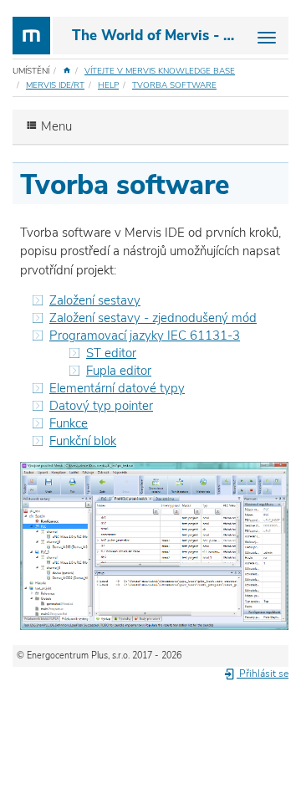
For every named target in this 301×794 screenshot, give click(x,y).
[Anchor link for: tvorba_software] (244, 182)
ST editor (111, 353)
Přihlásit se (262, 673)
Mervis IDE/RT (55, 85)
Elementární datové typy (117, 388)
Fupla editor (118, 370)
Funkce (68, 423)
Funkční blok (82, 441)
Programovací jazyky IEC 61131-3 (144, 335)
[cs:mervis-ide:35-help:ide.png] (154, 544)
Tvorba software (174, 85)
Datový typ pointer (101, 405)
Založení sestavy (94, 300)
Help (108, 85)
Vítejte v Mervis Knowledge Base (159, 71)
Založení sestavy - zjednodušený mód (153, 318)
